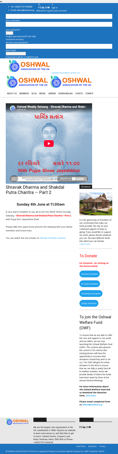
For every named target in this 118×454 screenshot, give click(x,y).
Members (24, 93)
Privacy (102, 446)
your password (13, 29)
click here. (91, 395)
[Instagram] (41, 7)
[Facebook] (39, 7)
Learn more (84, 244)
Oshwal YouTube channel (52, 238)
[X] (15, 257)
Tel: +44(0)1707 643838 (21, 7)
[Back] (53, 4)
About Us (12, 93)
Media (42, 93)
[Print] (42, 257)
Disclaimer (92, 446)
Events (79, 93)
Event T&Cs (80, 446)
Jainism (52, 93)
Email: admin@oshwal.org (22, 10)
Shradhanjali (65, 93)
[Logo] (28, 88)
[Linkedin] (43, 7)
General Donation (89, 274)
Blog (34, 93)
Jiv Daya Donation (89, 283)
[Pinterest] (22, 257)
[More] (48, 257)
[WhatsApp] (28, 257)
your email (11, 50)
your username (13, 20)
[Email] (35, 257)
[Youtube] (48, 7)
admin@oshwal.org (92, 404)
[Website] (46, 7)
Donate (89, 93)
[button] (39, 4)
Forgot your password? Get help (21, 36)
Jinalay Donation (89, 303)
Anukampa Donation (91, 293)
